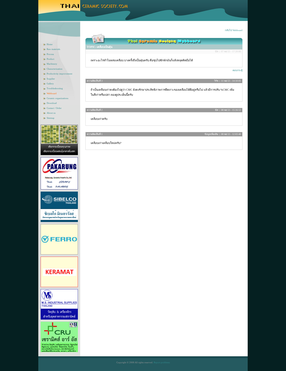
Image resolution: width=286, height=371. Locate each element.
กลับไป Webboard (233, 30)
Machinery (52, 64)
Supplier (51, 78)
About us (51, 113)
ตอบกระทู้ (237, 70)
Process (50, 54)
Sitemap (50, 118)
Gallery (50, 83)
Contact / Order (54, 108)
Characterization (54, 69)
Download (52, 103)
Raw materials (53, 49)
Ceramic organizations (57, 98)
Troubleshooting (55, 88)
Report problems (162, 362)
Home (50, 44)
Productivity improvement (59, 73)
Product (50, 59)
